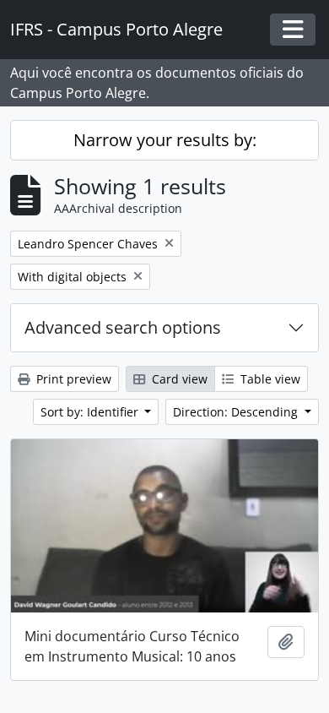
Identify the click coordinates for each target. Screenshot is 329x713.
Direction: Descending (237, 412)
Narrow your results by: (164, 139)
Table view (268, 379)
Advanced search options (122, 327)
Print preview (72, 379)
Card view (178, 379)
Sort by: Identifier (91, 412)
